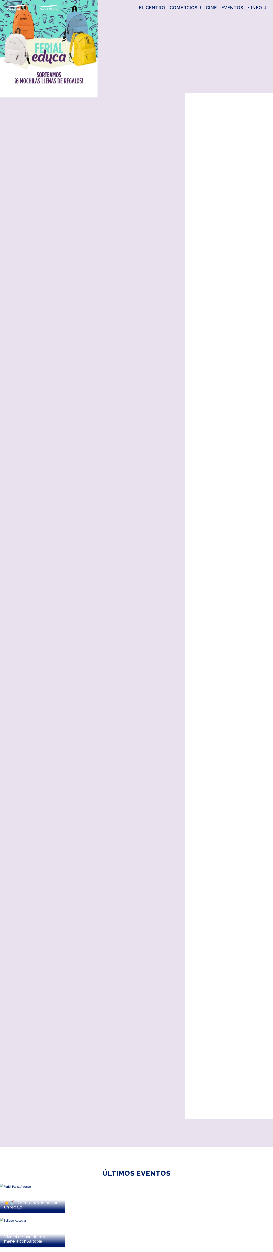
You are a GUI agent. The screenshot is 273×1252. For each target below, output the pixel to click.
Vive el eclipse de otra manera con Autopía (25, 1239)
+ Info (255, 7)
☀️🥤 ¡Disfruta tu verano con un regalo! (31, 1204)
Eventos (232, 7)
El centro (152, 7)
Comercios (183, 7)
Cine (211, 7)
